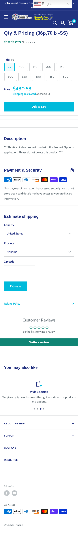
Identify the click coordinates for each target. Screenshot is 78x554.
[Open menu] (6, 17)
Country (9, 225)
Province (9, 243)
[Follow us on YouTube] (14, 493)
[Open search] (55, 23)
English (48, 4)
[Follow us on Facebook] (7, 493)
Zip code (9, 261)
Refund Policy (12, 303)
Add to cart (39, 106)
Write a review (39, 342)
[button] (12, 42)
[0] (70, 23)
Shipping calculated (24, 94)
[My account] (63, 23)
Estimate (15, 286)
